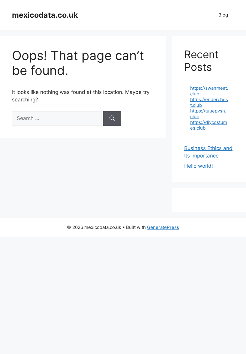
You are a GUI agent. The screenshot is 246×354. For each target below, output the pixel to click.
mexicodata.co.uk (45, 15)
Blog (223, 15)
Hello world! (198, 166)
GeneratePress (163, 227)
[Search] (112, 118)
